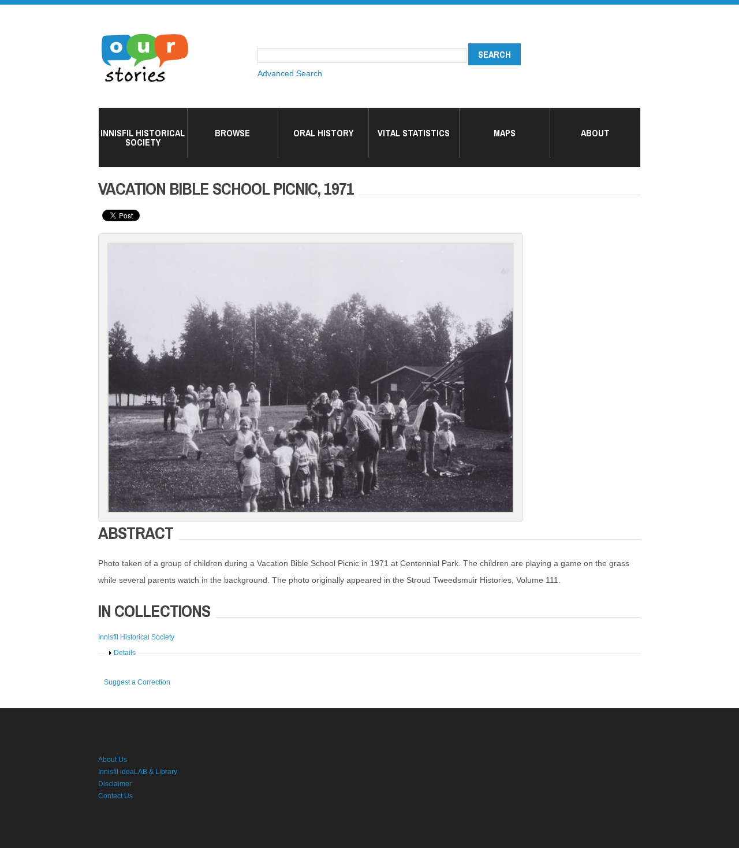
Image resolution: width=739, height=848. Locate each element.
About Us (112, 760)
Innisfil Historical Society (142, 137)
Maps (505, 133)
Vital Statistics (414, 133)
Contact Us (115, 796)
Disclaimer (115, 784)
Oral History (323, 133)
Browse (232, 133)
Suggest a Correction (137, 682)
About (595, 133)
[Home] (145, 35)
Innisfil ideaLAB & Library (137, 772)
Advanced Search (289, 73)
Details (125, 653)
